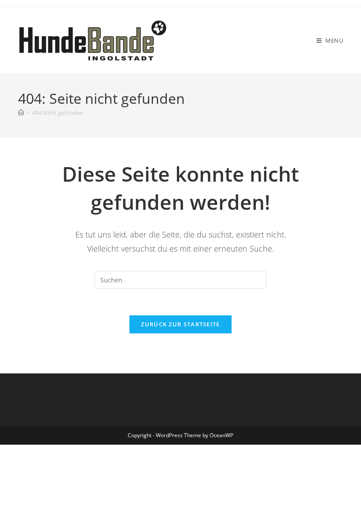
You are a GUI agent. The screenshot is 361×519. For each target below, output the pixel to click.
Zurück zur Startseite (180, 324)
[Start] (21, 113)
